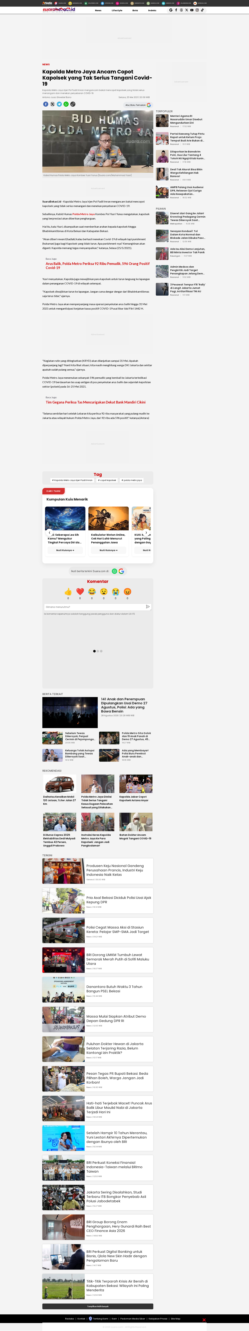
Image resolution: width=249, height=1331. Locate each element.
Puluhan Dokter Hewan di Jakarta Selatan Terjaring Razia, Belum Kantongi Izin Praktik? (114, 1048)
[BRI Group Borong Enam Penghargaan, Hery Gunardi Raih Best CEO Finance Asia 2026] (63, 1238)
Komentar (97, 581)
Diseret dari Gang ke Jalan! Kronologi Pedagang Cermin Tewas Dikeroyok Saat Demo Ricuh (187, 217)
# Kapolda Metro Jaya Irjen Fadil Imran (72, 480)
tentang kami (100, 1318)
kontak (81, 1318)
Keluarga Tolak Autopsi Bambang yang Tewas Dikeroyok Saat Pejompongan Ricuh (79, 753)
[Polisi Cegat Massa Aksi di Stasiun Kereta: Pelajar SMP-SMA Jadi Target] (63, 941)
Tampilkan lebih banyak (98, 1306)
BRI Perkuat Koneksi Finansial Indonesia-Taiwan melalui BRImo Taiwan (114, 1167)
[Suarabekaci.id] (58, 11)
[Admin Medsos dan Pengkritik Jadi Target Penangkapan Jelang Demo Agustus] (162, 276)
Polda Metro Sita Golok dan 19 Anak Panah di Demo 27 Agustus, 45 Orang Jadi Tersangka (136, 736)
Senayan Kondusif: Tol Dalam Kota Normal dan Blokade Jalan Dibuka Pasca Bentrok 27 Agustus (187, 234)
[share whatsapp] (66, 105)
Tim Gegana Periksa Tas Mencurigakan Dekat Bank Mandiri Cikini (96, 402)
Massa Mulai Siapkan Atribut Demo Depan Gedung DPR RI (116, 1018)
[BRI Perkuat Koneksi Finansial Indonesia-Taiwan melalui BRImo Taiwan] (63, 1179)
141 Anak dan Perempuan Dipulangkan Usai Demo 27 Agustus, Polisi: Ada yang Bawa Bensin (124, 705)
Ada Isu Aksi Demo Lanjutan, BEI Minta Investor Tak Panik (187, 250)
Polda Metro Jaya (83, 214)
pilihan (161, 209)
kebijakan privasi (158, 1318)
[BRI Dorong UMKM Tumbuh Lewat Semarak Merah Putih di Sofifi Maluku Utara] (63, 971)
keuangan (175, 256)
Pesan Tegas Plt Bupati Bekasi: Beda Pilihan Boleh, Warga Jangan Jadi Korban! (117, 1078)
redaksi (69, 1318)
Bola (135, 10)
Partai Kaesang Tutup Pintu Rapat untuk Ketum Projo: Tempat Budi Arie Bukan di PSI (187, 137)
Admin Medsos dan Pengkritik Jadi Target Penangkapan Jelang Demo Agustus (187, 270)
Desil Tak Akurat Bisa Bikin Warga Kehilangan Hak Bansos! (186, 173)
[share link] (72, 105)
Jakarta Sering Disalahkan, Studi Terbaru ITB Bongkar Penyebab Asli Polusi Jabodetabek (116, 1196)
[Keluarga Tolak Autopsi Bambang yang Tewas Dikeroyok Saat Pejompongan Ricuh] (53, 760)
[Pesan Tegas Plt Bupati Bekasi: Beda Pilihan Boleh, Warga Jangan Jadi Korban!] (63, 1090)
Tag (98, 474)
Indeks (152, 10)
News (98, 10)
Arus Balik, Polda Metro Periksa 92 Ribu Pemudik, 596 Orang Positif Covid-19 (98, 266)
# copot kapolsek (107, 480)
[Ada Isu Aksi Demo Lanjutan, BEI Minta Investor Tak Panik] (162, 258)
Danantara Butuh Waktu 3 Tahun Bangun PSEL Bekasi (114, 989)
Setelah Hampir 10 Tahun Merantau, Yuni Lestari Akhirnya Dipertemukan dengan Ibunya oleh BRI (116, 1137)
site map (175, 1318)
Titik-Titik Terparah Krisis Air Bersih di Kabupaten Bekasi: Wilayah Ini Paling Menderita (117, 1285)
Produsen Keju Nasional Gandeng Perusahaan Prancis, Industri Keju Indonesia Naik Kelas (115, 870)
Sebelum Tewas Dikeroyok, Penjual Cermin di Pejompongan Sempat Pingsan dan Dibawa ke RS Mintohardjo (80, 736)
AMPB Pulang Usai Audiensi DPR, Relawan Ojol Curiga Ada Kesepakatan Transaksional (186, 191)
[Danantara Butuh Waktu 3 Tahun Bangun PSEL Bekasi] (63, 1001)
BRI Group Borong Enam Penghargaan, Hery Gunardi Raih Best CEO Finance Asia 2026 (118, 1226)
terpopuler (164, 111)
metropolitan (176, 224)
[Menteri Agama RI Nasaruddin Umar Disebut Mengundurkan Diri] (162, 125)
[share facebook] (45, 105)
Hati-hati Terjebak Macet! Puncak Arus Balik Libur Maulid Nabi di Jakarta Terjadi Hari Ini (119, 1107)
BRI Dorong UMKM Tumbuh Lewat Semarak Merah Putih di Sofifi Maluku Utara (117, 959)
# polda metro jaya (131, 480)
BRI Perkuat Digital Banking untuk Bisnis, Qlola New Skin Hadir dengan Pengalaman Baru (116, 1256)
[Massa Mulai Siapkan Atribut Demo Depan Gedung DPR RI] (63, 1030)
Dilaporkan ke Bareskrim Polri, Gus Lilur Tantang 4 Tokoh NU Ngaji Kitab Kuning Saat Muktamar (187, 155)
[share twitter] (52, 105)
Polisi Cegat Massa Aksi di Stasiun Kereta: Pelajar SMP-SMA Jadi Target (117, 929)
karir (114, 1318)
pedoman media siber (132, 1318)
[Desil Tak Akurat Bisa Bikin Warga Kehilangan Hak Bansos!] (162, 179)
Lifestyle (117, 10)
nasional (174, 126)
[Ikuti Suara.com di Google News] (121, 571)
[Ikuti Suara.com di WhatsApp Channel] (114, 571)
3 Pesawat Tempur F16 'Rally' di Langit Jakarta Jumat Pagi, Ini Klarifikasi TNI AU (187, 288)
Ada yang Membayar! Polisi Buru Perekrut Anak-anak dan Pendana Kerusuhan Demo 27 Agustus (135, 753)
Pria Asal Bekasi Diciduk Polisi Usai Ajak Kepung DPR (118, 899)
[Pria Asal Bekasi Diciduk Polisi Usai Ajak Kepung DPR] (63, 912)
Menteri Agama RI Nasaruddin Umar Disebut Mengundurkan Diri (186, 119)
